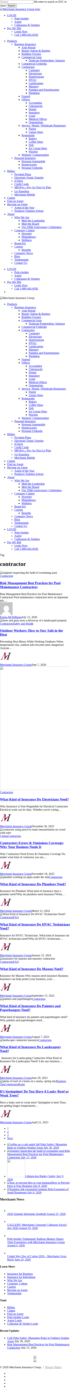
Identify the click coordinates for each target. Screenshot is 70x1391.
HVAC (33, 343)
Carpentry (34, 333)
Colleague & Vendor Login (22, 1323)
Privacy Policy (53, 1367)
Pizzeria (33, 414)
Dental (32, 372)
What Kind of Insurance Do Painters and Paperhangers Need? (30, 1008)
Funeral (26, 359)
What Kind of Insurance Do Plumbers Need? (33, 884)
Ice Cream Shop (38, 411)
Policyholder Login (18, 1317)
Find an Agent (15, 464)
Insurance (34, 375)
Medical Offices (38, 382)
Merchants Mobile (24, 457)
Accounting (35, 365)
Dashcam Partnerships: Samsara (47, 323)
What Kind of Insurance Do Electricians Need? (34, 799)
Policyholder (21, 532)
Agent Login (14, 1320)
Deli (31, 408)
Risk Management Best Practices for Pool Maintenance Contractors (30, 585)
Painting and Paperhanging (44, 352)
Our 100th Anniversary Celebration (42, 490)
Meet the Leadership (33, 483)
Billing (11, 434)
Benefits (26, 513)
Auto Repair (29, 310)
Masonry (34, 349)
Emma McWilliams (11, 617)
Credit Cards (21, 447)
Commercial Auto (32, 320)
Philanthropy (29, 500)
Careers (18, 509)
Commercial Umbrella (34, 326)
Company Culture (24, 493)
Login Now (21, 545)
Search (11, 5)
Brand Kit (20, 506)
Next (10, 1138)
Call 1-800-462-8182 (26, 548)
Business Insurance (25, 307)
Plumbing (34, 356)
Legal (32, 378)
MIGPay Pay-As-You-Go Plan (32, 450)
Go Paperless (21, 454)
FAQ (16, 917)
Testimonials (21, 522)
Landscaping (36, 346)
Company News (23, 516)
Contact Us (20, 526)
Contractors (28, 330)
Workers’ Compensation (35, 418)
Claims (11, 461)
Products (12, 304)
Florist (32, 391)
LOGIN (11, 529)
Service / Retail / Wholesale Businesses (44, 388)
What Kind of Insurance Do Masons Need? (31, 969)
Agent (17, 535)
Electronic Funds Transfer (29, 440)
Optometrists (36, 385)
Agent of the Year (24, 470)
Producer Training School (28, 474)
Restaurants (28, 398)
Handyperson (36, 339)
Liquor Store (36, 395)
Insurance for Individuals (21, 1277)
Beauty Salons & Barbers (36, 313)
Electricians (35, 336)
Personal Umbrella (32, 431)
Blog (17, 519)
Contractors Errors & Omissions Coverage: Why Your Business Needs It (32, 845)
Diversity (27, 496)
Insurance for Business (20, 1273)
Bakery (33, 401)
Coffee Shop (36, 404)
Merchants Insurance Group (16, 664)
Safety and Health (23, 623)
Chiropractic (36, 369)
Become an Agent (17, 467)
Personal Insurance (25, 421)
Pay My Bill (14, 542)
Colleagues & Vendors (27, 539)
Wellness (27, 503)
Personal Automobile (33, 424)
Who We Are (21, 480)
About (10, 477)
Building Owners (31, 317)
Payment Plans (22, 437)
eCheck (18, 444)
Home (21, 1084)
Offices (26, 362)
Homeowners (29, 427)
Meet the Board (30, 487)
